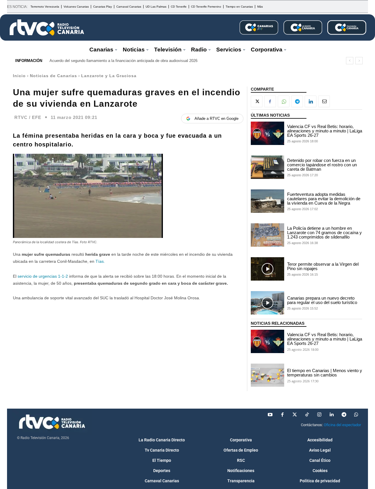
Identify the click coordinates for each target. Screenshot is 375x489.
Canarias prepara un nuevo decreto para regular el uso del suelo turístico (322, 300)
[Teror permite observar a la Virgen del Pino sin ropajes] (267, 269)
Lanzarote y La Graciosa (109, 75)
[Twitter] (294, 414)
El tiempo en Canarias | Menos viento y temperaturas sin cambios (324, 372)
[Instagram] (319, 414)
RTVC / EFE (27, 117)
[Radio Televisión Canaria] (47, 27)
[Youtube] (270, 414)
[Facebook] (270, 101)
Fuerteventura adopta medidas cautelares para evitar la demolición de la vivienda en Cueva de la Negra (323, 198)
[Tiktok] (307, 414)
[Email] (324, 101)
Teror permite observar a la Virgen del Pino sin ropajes (323, 266)
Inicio (19, 75)
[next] (359, 60)
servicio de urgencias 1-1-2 (43, 276)
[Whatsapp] (356, 414)
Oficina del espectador (342, 425)
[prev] (349, 60)
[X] (256, 101)
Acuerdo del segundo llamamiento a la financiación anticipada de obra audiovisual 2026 (123, 60)
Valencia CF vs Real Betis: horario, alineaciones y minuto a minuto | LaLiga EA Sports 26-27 (324, 131)
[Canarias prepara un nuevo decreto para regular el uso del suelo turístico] (267, 303)
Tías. (100, 261)
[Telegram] (297, 101)
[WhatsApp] (283, 101)
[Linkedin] (310, 101)
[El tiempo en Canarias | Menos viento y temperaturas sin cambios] (267, 375)
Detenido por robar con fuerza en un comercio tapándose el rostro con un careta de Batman (322, 165)
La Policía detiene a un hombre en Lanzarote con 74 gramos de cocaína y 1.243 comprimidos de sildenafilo (324, 232)
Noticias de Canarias (53, 75)
